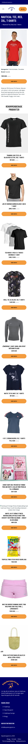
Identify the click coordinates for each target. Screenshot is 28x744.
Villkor (19, 739)
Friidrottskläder (13, 69)
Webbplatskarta (21, 741)
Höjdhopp (7, 707)
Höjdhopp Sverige (9, 713)
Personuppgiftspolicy (8, 741)
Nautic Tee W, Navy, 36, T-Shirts (14, 393)
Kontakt (14, 739)
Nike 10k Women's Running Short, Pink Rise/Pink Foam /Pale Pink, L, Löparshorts (14, 606)
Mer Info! (14, 81)
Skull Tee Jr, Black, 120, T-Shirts (14, 300)
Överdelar (21, 69)
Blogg (6, 716)
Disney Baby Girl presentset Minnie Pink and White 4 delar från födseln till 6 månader (14, 487)
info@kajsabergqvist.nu (7, 2)
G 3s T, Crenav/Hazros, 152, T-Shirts (14, 438)
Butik (23, 9)
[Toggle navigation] (3, 9)
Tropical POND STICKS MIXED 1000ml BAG (14, 559)
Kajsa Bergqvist (8, 710)
